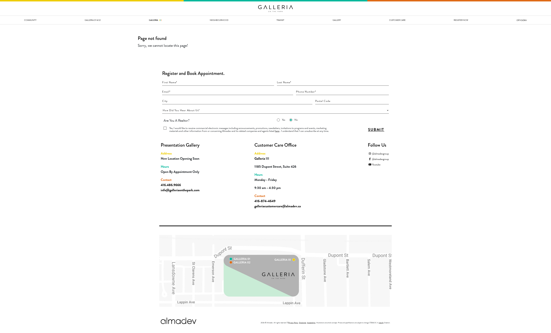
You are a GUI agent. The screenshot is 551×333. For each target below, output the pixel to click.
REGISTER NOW (461, 20)
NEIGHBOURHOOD (219, 20)
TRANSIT (280, 20)
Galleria (155, 20)
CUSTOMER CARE (397, 20)
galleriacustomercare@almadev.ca (277, 206)
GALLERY (337, 20)
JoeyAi (381, 322)
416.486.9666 (171, 185)
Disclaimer (302, 322)
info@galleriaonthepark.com (180, 190)
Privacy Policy (293, 322)
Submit (376, 129)
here (277, 131)
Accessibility (311, 322)
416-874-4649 (265, 201)
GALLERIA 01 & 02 (93, 20)
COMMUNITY (30, 20)
